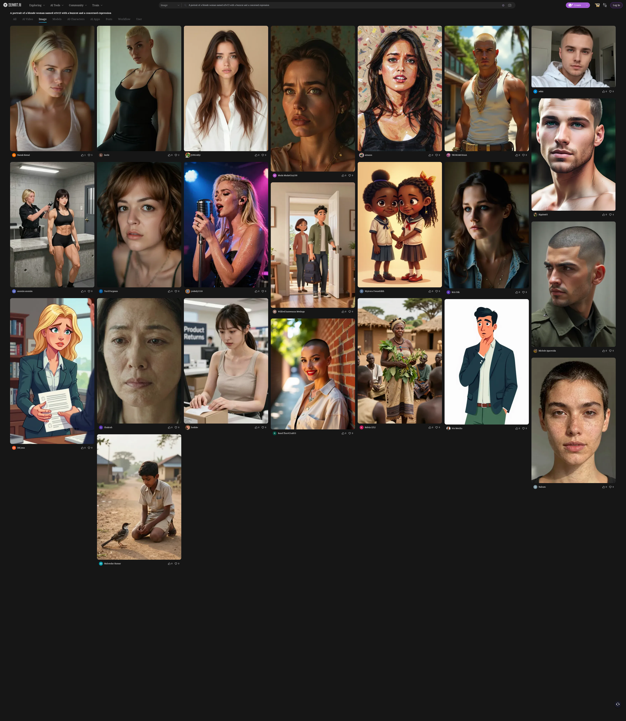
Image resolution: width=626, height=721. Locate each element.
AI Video (27, 19)
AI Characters (75, 19)
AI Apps (95, 19)
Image (43, 19)
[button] (510, 5)
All (14, 19)
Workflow (124, 19)
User (139, 19)
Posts (109, 19)
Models (56, 19)
